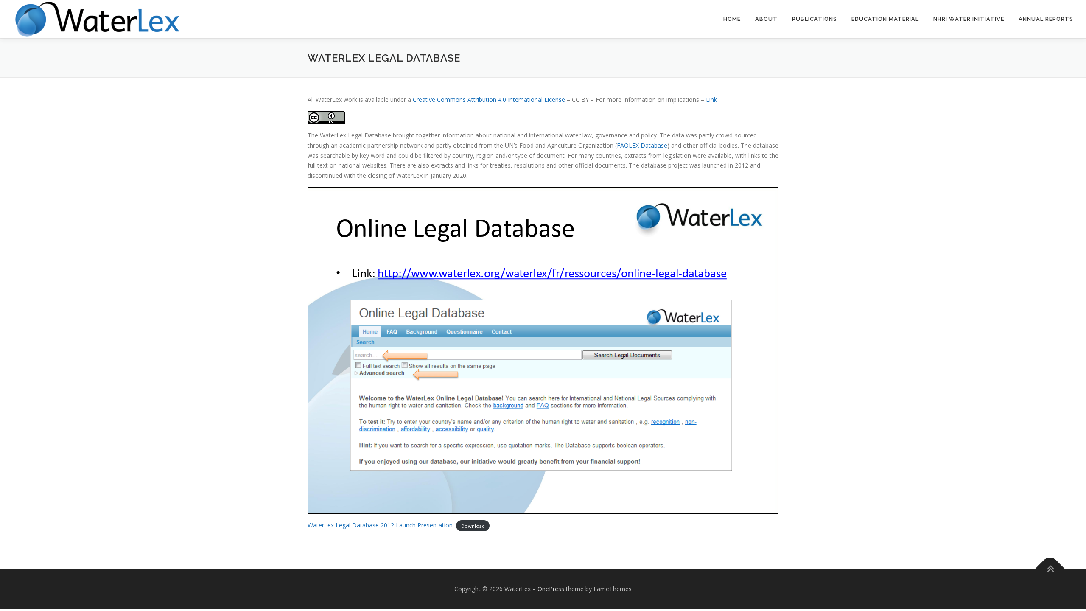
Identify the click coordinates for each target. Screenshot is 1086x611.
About (766, 19)
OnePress (550, 589)
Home (732, 19)
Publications (814, 19)
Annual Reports (1046, 19)
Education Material (885, 19)
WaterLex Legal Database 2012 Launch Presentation (380, 525)
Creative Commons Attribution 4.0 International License (489, 99)
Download (473, 525)
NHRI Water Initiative (968, 19)
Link (711, 99)
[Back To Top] (1050, 569)
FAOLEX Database (642, 145)
